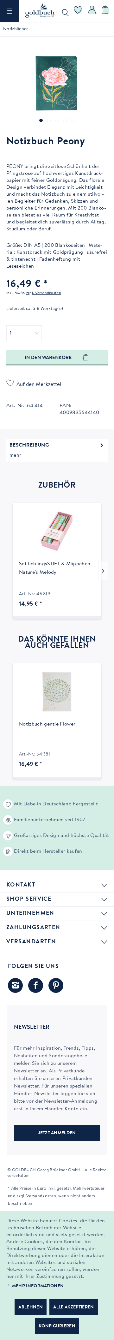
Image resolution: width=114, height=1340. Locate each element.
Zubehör (57, 486)
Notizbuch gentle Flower (47, 724)
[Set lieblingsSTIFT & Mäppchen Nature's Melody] (57, 531)
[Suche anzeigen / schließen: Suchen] (64, 11)
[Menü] (9, 11)
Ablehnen (30, 1307)
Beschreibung (29, 445)
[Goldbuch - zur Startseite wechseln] (39, 10)
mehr (15, 455)
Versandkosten (41, 1196)
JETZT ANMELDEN (57, 1133)
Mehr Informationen (38, 1286)
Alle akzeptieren (73, 1307)
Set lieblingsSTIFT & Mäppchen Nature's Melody (54, 568)
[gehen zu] (41, 120)
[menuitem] (9, 11)
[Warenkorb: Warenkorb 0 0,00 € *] (106, 11)
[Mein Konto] (92, 11)
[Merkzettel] (78, 11)
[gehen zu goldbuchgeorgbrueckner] (55, 985)
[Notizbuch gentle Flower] (57, 692)
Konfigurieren (57, 1326)
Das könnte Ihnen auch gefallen (57, 643)
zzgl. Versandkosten (43, 293)
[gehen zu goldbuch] (15, 985)
